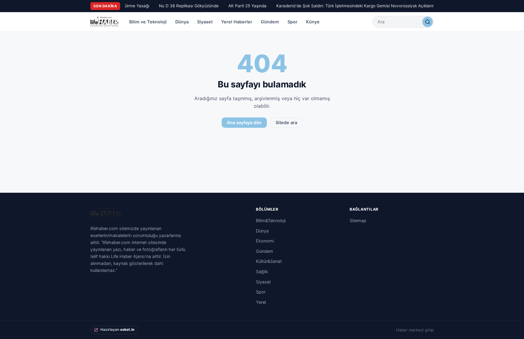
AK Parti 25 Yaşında (246, 5)
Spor (292, 21)
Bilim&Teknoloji (271, 220)
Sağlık (262, 271)
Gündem (270, 21)
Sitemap (358, 220)
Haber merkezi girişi (415, 329)
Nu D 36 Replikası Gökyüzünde (187, 5)
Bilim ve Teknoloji (148, 21)
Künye (313, 21)
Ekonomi (265, 240)
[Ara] (427, 22)
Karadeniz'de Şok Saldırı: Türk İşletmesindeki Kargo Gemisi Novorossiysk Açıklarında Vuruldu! (365, 5)
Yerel (261, 302)
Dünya (182, 21)
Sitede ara (286, 122)
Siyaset (205, 21)
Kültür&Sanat (269, 261)
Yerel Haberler (236, 21)
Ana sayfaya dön (244, 122)
